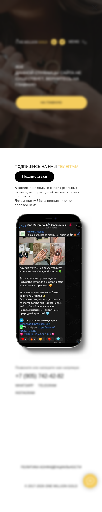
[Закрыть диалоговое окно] (94, 7)
